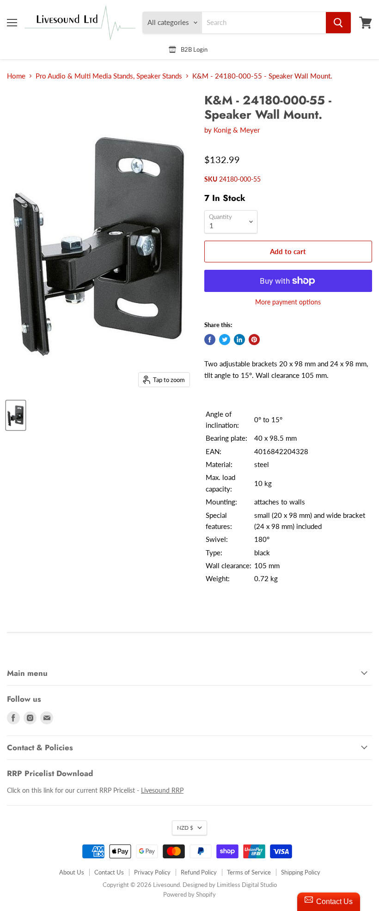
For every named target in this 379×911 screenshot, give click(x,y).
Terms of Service (249, 872)
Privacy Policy (152, 872)
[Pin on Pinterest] (254, 339)
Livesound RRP (162, 790)
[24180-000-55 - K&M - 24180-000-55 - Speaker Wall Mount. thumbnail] (15, 415)
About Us (71, 872)
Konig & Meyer (237, 130)
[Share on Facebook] (209, 339)
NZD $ (185, 827)
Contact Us (109, 872)
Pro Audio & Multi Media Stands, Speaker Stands (109, 76)
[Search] (338, 22)
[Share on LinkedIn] (239, 339)
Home (16, 76)
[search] (264, 22)
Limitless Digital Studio (247, 884)
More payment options (288, 302)
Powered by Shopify (189, 894)
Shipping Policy (300, 872)
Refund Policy (199, 872)
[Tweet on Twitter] (224, 339)
